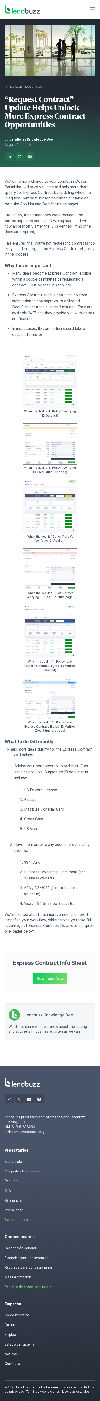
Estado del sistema (19, 1344)
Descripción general (20, 1248)
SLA (8, 1191)
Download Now (50, 978)
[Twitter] (19, 1099)
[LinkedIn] (29, 1099)
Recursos (12, 1181)
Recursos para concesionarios (29, 1267)
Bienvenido (13, 1162)
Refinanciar (14, 1200)
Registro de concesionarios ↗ (28, 1287)
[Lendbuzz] (22, 9)
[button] (92, 9)
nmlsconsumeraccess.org (24, 1132)
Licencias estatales (76, 1391)
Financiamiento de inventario (27, 1258)
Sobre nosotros (17, 1315)
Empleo (10, 1335)
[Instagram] (9, 1099)
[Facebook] (39, 1099)
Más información (18, 1277)
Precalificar (14, 1210)
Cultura (10, 1325)
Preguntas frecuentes (22, 1171)
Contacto (12, 1364)
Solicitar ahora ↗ (18, 1220)
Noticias (11, 1354)
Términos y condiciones (43, 1391)
